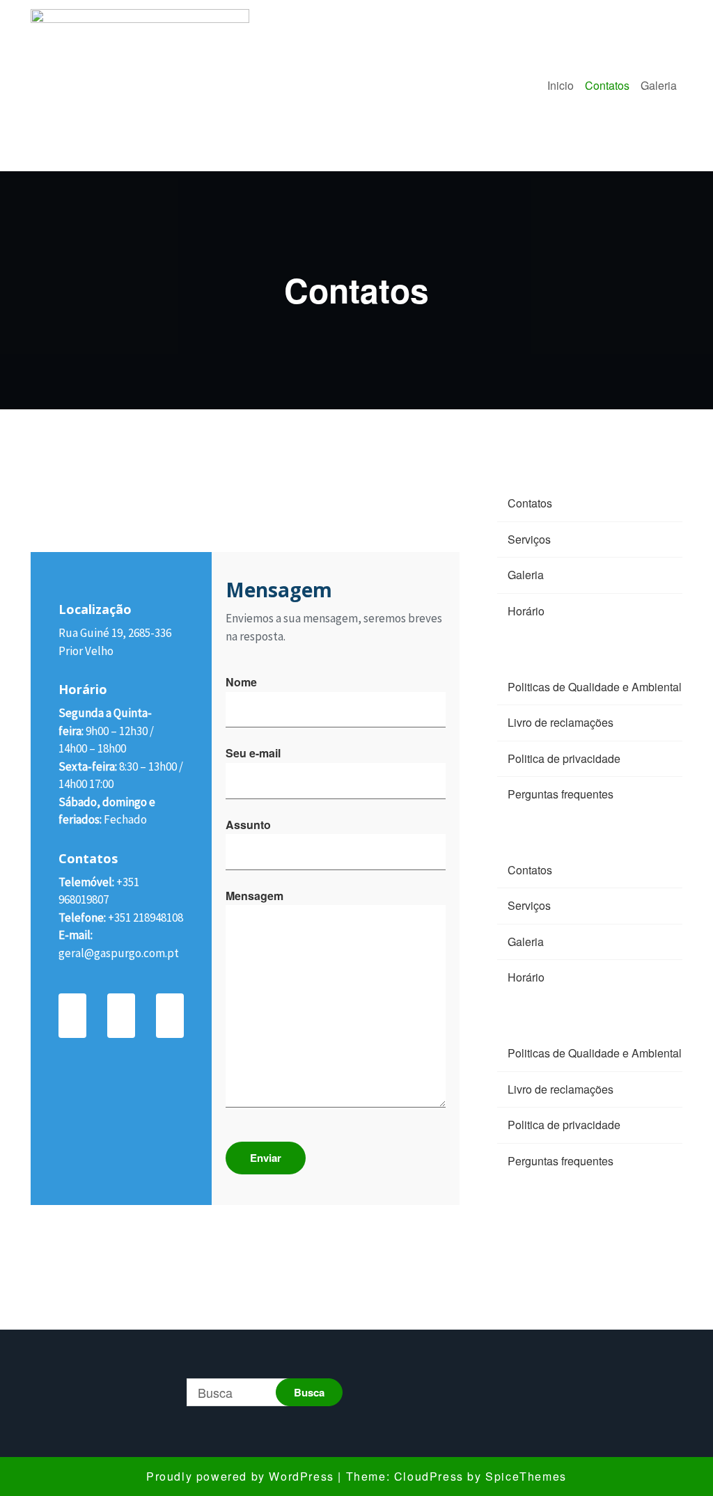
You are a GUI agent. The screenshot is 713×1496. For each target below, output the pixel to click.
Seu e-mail (253, 753)
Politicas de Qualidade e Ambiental (595, 687)
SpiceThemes (526, 1476)
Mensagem (254, 896)
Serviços (529, 539)
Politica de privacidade (564, 758)
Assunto (248, 825)
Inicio (560, 85)
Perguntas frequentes (560, 794)
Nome (241, 682)
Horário (526, 611)
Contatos (607, 85)
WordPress (301, 1476)
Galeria (659, 85)
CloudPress (429, 1476)
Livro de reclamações (560, 722)
